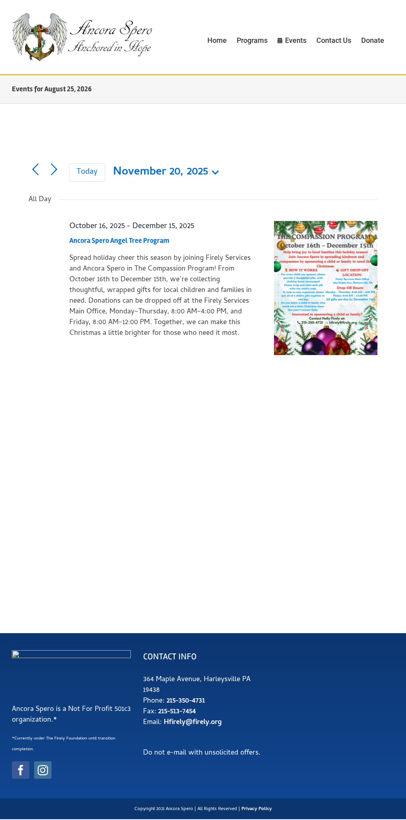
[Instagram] (43, 770)
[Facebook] (20, 770)
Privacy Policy (256, 809)
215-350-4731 (186, 701)
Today (87, 172)
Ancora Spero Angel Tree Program (119, 240)
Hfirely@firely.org (193, 722)
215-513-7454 (177, 712)
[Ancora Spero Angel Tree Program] (325, 288)
